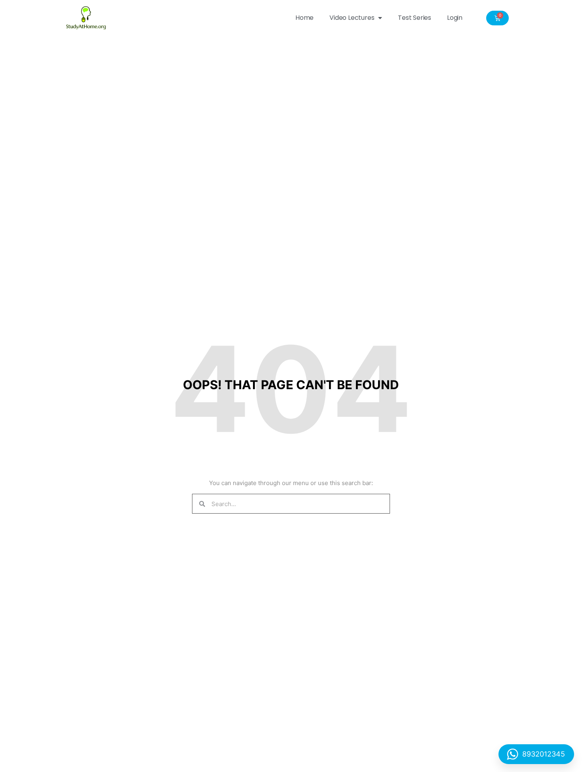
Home (304, 17)
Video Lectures (351, 17)
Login (454, 17)
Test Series (414, 17)
